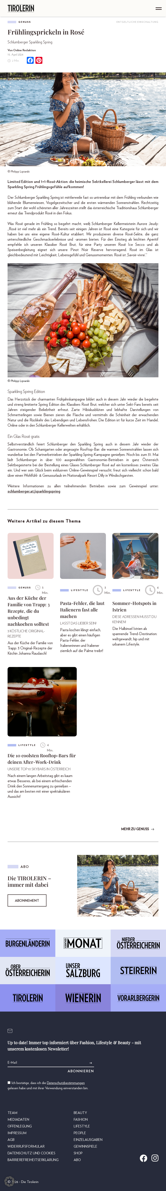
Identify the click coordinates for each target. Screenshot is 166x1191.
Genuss (24, 22)
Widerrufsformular (26, 1146)
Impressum (17, 1133)
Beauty (80, 1113)
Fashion (81, 1119)
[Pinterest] (39, 61)
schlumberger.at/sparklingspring (34, 491)
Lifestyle (82, 1126)
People (80, 1133)
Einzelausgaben (88, 1140)
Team (12, 1113)
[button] (9, 1181)
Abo (77, 1160)
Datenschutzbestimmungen (66, 1083)
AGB (11, 1140)
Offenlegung (20, 1126)
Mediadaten (18, 1119)
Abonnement (27, 900)
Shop (78, 1153)
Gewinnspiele (85, 1146)
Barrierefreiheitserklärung (33, 1160)
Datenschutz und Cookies (31, 1153)
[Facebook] (30, 61)
